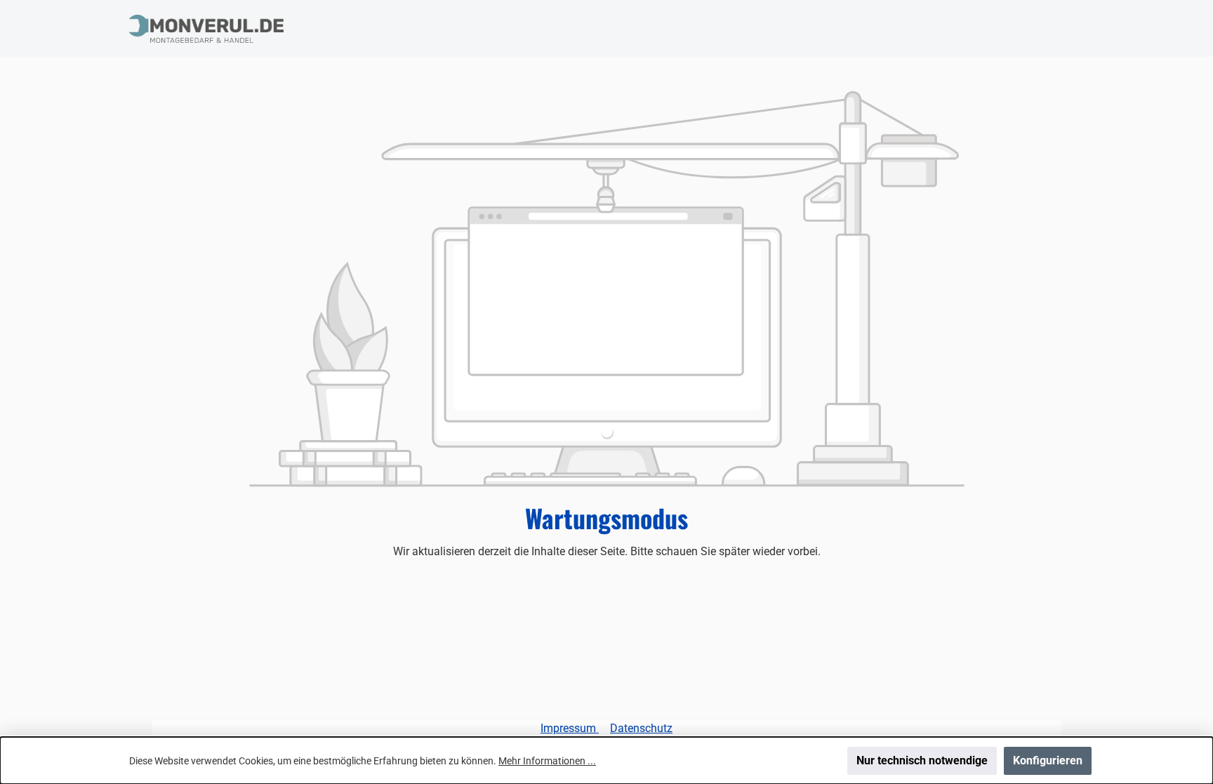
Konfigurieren (1047, 760)
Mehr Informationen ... (547, 760)
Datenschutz (641, 728)
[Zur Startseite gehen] (206, 29)
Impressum (570, 728)
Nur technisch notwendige (922, 760)
